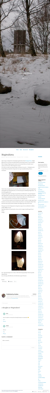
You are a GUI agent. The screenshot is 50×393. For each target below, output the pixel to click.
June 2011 (39, 309)
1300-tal (39, 332)
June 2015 (39, 254)
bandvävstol (40, 355)
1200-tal (39, 330)
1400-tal (39, 334)
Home (17, 149)
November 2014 (40, 266)
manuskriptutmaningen (42, 382)
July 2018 (39, 224)
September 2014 (40, 269)
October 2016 (40, 237)
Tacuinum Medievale (41, 198)
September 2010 (41, 319)
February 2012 (40, 299)
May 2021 (39, 214)
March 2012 (40, 298)
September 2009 (41, 325)
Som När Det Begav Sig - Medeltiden (42, 193)
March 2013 (40, 288)
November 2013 (40, 282)
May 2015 (39, 256)
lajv (38, 379)
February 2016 (40, 243)
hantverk (39, 374)
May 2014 (39, 274)
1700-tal (39, 338)
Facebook (40, 156)
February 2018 (40, 229)
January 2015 (40, 262)
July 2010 (39, 322)
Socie (7, 313)
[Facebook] (23, 78)
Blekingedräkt (40, 358)
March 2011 (40, 311)
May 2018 (39, 225)
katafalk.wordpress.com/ (42, 206)
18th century (40, 342)
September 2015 (40, 250)
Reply (5, 321)
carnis (39, 361)
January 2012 (40, 301)
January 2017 (40, 235)
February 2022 (40, 212)
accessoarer (40, 348)
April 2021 (39, 216)
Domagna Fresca (28, 160)
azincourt (39, 350)
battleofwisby (40, 356)
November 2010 (40, 316)
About (21, 149)
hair (39, 372)
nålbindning (40, 387)
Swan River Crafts (41, 200)
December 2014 (40, 264)
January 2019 (40, 222)
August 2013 (40, 285)
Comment (32, 347)
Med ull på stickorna (41, 185)
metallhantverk (40, 385)
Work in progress (4, 303)
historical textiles (41, 204)
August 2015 (40, 251)
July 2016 (39, 238)
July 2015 (39, 253)
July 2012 (39, 293)
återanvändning (40, 351)
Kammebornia (40, 184)
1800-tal (39, 340)
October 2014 (40, 267)
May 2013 (39, 287)
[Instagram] (25, 78)
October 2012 (40, 290)
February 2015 (40, 261)
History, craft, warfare (41, 182)
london (39, 380)
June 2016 (39, 240)
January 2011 (40, 312)
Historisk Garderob (41, 195)
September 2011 (40, 307)
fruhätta (39, 371)
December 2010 (40, 314)
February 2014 (40, 277)
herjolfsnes (40, 376)
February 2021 (40, 217)
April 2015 (39, 258)
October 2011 (40, 306)
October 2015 (40, 248)
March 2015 (40, 259)
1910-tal (39, 345)
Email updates (41, 162)
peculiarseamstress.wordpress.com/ (43, 188)
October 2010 (40, 317)
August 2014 (40, 270)
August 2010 (40, 320)
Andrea (7, 325)
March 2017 (40, 233)
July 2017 (39, 232)
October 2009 (40, 324)
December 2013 (40, 280)
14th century (40, 335)
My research (25, 149)
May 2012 (39, 295)
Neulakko (39, 197)
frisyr (39, 369)
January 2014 (40, 278)
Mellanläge (34, 303)
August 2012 (40, 291)
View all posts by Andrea (14, 298)
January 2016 (40, 245)
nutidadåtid (40, 189)
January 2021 (40, 219)
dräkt (39, 363)
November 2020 (40, 221)
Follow (40, 173)
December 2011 (40, 303)
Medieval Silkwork (41, 191)
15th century (40, 337)
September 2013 (40, 283)
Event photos (31, 149)
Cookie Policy (16, 391)
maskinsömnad (40, 384)
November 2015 (40, 246)
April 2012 (39, 296)
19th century (40, 347)
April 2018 (39, 227)
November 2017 (40, 230)
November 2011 (40, 304)
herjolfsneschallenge (41, 377)
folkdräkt (39, 367)
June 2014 (39, 272)
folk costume (40, 366)
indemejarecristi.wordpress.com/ (43, 202)
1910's (39, 343)
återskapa (39, 353)
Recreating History (25, 73)
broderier (39, 359)
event (39, 364)
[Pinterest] (27, 78)
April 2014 (39, 275)
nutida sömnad (40, 388)
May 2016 (39, 241)
